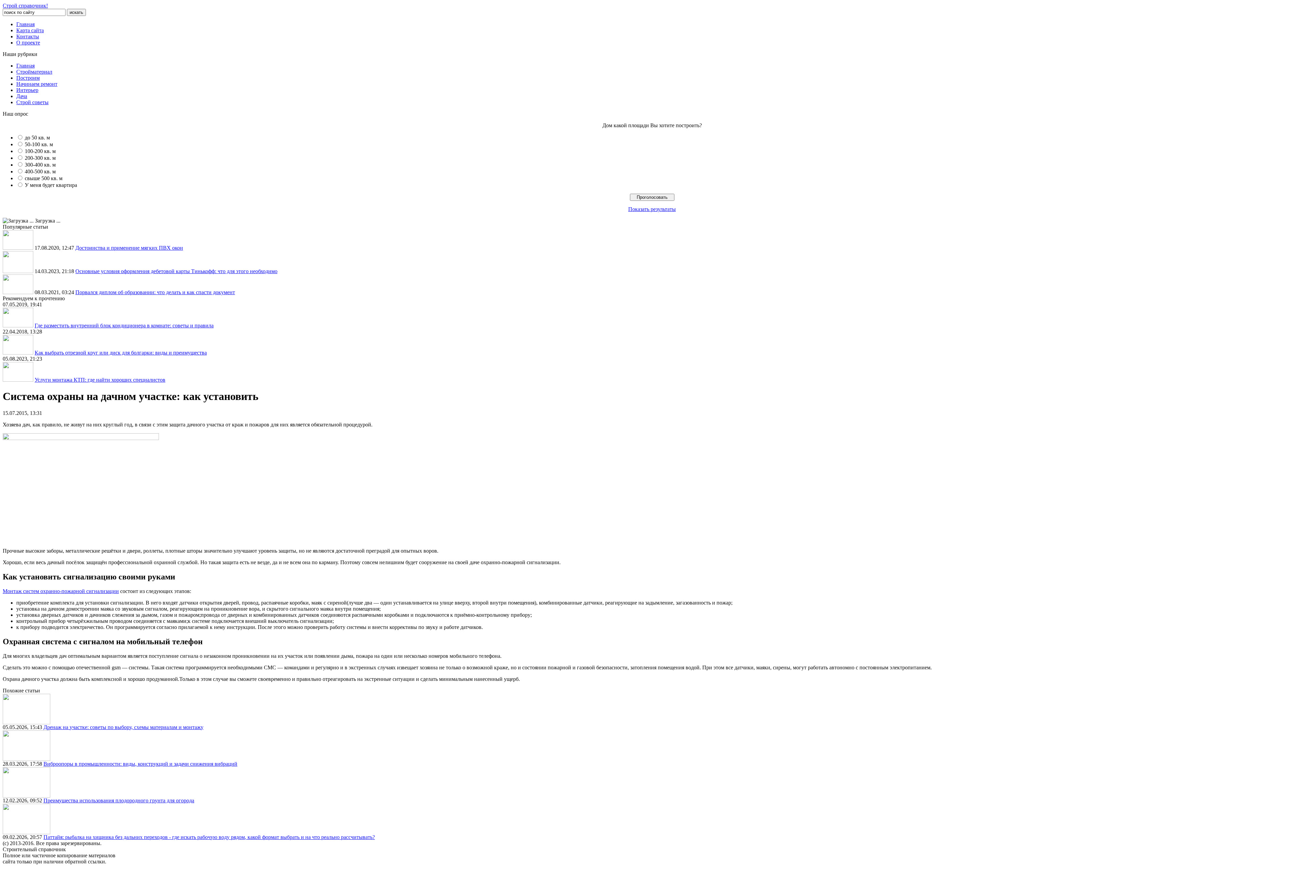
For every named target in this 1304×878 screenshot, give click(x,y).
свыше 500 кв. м (43, 178)
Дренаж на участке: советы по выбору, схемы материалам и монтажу (123, 727)
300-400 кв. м (40, 165)
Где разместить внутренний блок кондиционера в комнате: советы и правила (124, 325)
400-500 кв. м (40, 171)
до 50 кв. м (37, 137)
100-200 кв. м (40, 151)
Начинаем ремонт (36, 84)
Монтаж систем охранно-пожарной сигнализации (61, 591)
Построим (28, 78)
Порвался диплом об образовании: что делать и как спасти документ (155, 292)
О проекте (28, 42)
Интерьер (27, 90)
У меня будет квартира (51, 185)
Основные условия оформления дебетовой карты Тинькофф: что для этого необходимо (176, 271)
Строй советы (32, 102)
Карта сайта (30, 30)
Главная (25, 24)
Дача (21, 96)
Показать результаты (652, 209)
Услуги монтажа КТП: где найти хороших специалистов (100, 380)
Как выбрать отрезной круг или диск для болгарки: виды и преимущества (121, 353)
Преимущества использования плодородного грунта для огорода (118, 800)
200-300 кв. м (40, 158)
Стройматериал (34, 72)
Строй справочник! (25, 5)
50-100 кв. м (39, 144)
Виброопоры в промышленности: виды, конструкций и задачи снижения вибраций (140, 764)
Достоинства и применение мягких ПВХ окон (129, 248)
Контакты (27, 36)
